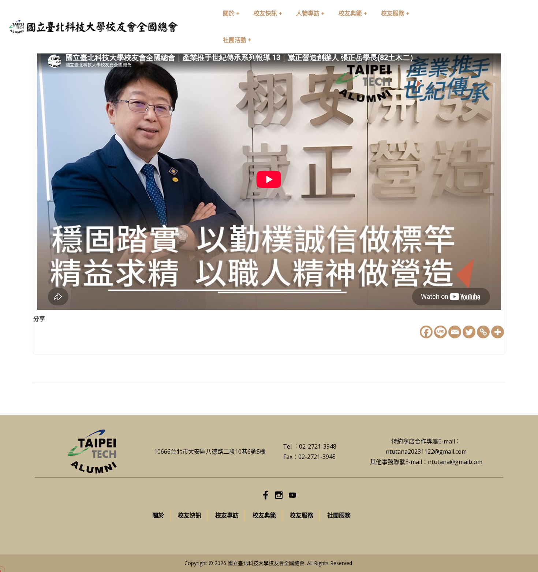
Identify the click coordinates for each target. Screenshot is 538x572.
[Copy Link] (483, 332)
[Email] (454, 332)
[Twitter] (469, 332)
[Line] (440, 332)
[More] (497, 332)
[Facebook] (426, 332)
